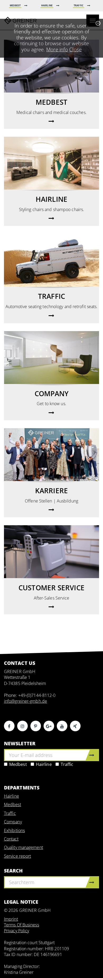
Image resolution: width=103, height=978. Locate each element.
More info (57, 49)
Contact (11, 839)
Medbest (18, 764)
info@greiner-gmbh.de (25, 701)
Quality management (23, 847)
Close (75, 49)
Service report (17, 856)
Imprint (11, 919)
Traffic (67, 764)
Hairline (44, 764)
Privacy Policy (16, 931)
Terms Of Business (21, 925)
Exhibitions (14, 830)
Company (13, 822)
